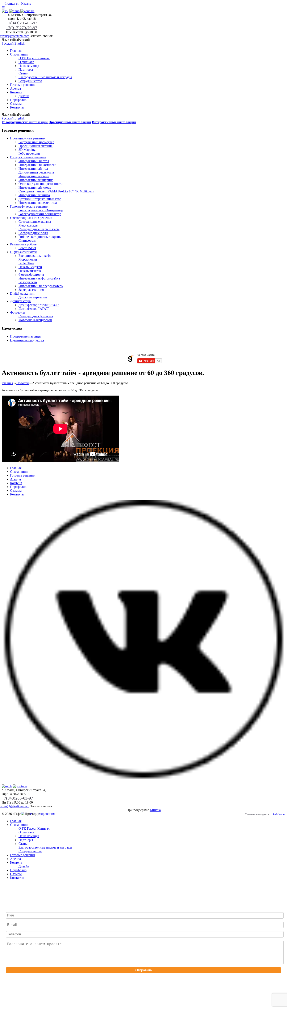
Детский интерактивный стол (39, 199)
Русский (8, 43)
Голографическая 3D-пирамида (40, 210)
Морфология (27, 259)
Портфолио (18, 100)
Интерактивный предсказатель (40, 286)
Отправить (143, 970)
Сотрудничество (30, 81)
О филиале (26, 62)
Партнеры (25, 69)
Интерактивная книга (34, 195)
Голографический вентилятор (39, 214)
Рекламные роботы (23, 244)
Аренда (15, 88)
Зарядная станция (31, 289)
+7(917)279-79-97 (21, 27)
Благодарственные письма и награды (45, 77)
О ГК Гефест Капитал (34, 58)
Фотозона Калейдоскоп (35, 320)
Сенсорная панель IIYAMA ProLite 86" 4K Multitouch (56, 191)
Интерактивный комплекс (37, 165)
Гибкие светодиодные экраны (39, 236)
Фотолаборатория (31, 274)
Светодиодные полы (33, 233)
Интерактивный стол (33, 161)
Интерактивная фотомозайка (39, 278)
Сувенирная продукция (27, 340)
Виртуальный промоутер (36, 142)
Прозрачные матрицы (25, 336)
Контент (16, 92)
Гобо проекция (29, 153)
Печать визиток (29, 271)
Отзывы (16, 103)
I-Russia (155, 810)
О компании (19, 54)
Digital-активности (23, 252)
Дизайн (23, 96)
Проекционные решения (27, 138)
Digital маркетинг (22, 293)
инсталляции (25, 122)
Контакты (17, 107)
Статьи (23, 73)
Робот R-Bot (27, 248)
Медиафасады (28, 225)
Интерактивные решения (28, 157)
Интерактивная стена (33, 176)
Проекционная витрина (35, 146)
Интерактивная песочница (37, 202)
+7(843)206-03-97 (21, 23)
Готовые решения (22, 84)
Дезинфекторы (20, 301)
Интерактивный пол (33, 168)
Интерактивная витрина (35, 180)
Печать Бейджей (30, 267)
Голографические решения (29, 206)
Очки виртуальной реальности (40, 183)
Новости (22, 383)
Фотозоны (17, 312)
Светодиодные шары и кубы (38, 229)
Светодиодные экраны (34, 221)
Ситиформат (27, 240)
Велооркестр (27, 282)
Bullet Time (26, 263)
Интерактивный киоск (34, 187)
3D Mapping (27, 149)
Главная (15, 50)
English (19, 43)
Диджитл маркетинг (33, 297)
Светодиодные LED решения (31, 218)
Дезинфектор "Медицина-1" (38, 305)
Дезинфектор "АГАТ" (34, 308)
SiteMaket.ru (279, 814)
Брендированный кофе (34, 255)
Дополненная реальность (36, 172)
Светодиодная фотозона (35, 316)
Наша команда (28, 66)
